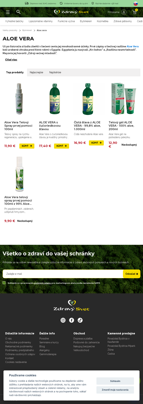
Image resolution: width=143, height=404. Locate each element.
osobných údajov (42, 283)
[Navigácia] (8, 12)
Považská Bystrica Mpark (121, 345)
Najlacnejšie (36, 72)
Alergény (44, 350)
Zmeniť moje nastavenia (115, 389)
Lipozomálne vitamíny (41, 21)
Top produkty (15, 72)
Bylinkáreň (86, 21)
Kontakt (9, 358)
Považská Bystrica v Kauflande (118, 340)
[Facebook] (80, 320)
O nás (8, 338)
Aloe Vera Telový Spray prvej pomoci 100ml (18, 126)
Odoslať (130, 273)
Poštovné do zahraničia (86, 342)
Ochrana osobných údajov (20, 354)
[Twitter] (71, 320)
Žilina (111, 349)
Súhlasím (115, 381)
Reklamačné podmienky (19, 346)
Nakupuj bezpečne (84, 346)
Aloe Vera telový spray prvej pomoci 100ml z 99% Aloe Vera (18, 201)
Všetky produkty (10, 30)
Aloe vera (42, 30)
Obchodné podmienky (18, 342)
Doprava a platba (82, 338)
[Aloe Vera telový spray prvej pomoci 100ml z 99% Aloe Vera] (19, 173)
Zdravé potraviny (123, 21)
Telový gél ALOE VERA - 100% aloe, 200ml (121, 126)
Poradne (44, 338)
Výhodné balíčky (14, 21)
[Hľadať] (18, 12)
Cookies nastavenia (16, 362)
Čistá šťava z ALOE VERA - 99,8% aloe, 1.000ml (87, 126)
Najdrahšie (55, 72)
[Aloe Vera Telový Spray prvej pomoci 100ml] (19, 99)
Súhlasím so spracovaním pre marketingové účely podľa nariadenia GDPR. (53, 283)
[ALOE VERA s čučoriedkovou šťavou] (54, 99)
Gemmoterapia (47, 354)
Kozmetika (102, 21)
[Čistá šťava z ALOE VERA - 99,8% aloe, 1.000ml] (89, 99)
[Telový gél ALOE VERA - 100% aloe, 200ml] (123, 99)
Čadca (111, 353)
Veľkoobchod (81, 350)
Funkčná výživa (66, 21)
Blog (42, 346)
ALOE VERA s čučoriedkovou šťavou (50, 126)
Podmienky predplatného (19, 350)
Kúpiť (25, 146)
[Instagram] (63, 320)
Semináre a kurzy (49, 342)
